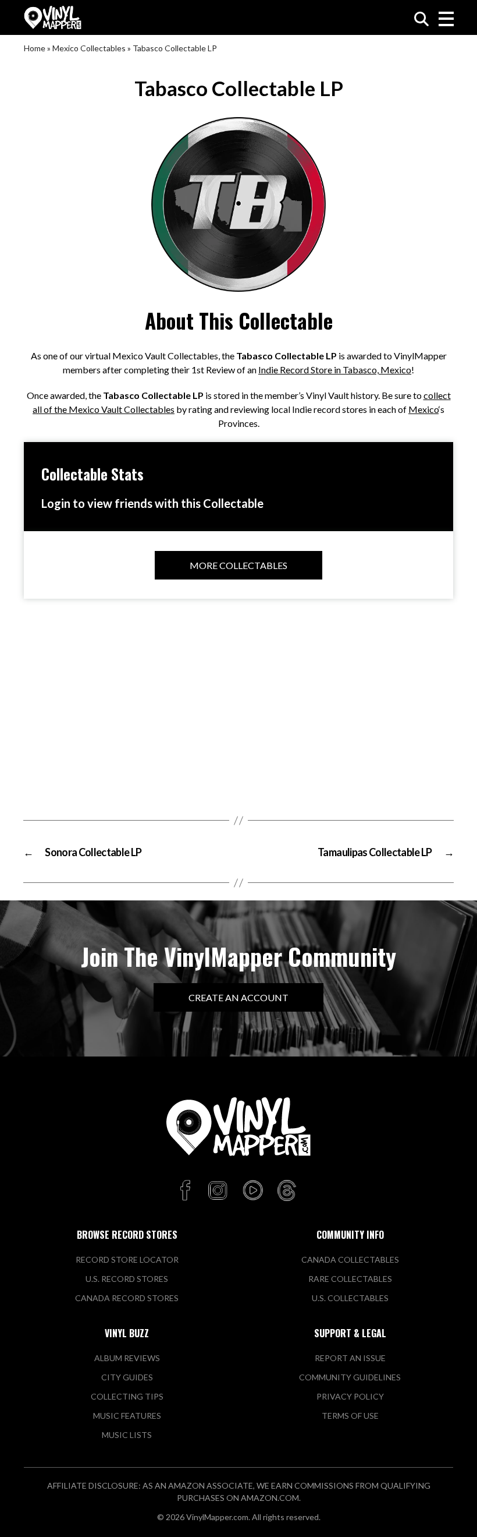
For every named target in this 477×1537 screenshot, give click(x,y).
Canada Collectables (350, 1259)
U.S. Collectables (350, 1298)
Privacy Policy (350, 1396)
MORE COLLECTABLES (238, 565)
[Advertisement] (238, 703)
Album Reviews (127, 1358)
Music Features (127, 1416)
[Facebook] (187, 1191)
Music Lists (127, 1435)
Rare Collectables (350, 1279)
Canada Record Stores (127, 1298)
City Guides (127, 1377)
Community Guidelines (350, 1377)
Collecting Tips (127, 1396)
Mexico (423, 409)
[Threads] (287, 1191)
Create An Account (238, 997)
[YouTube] (252, 1191)
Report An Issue (350, 1358)
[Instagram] (217, 1191)
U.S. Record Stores (127, 1279)
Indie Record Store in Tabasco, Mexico (334, 369)
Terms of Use (350, 1416)
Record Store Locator (127, 1259)
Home (34, 48)
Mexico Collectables (89, 48)
